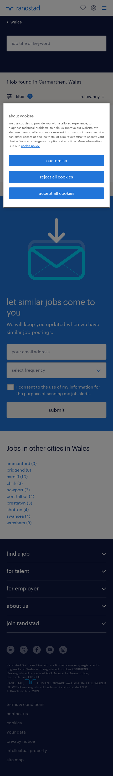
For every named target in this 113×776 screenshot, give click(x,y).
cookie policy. (30, 146)
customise (56, 160)
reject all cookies (56, 176)
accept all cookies (56, 193)
